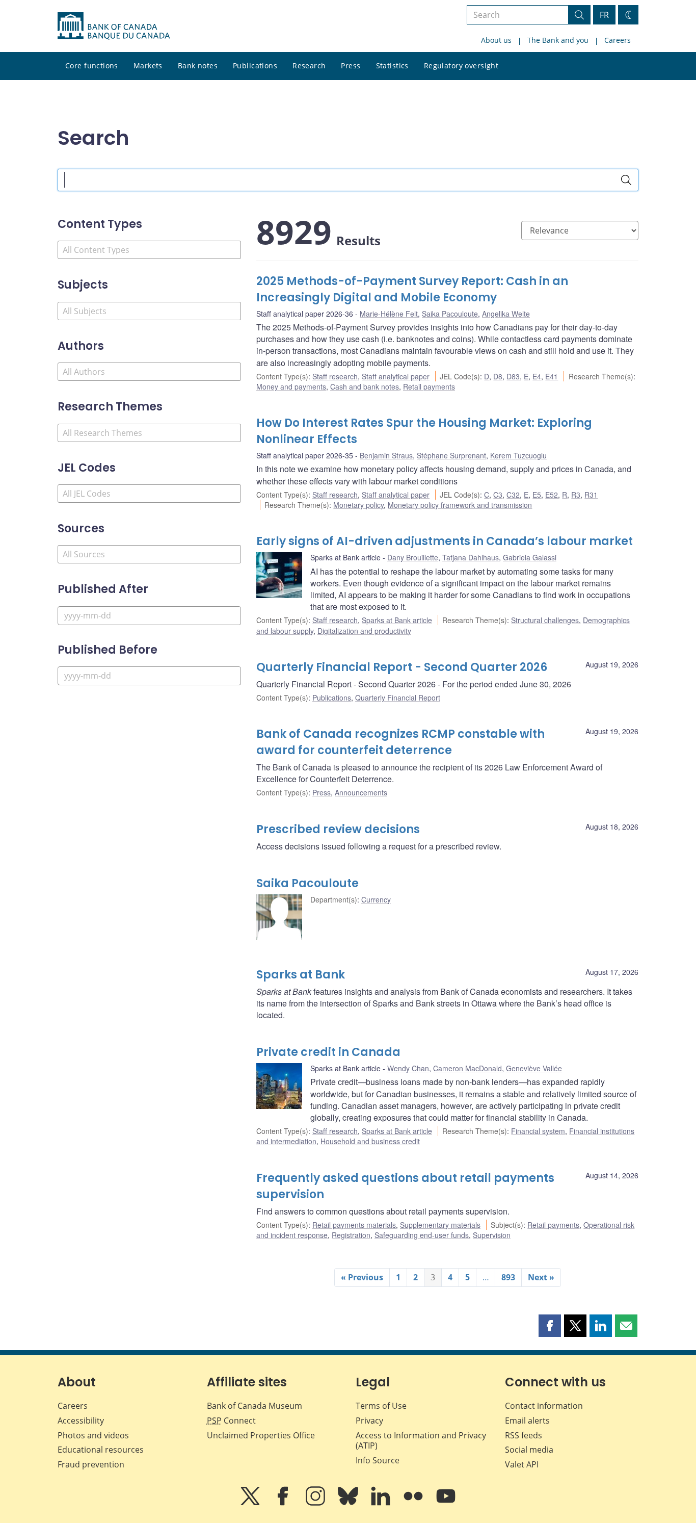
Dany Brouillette (412, 557)
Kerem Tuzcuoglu (518, 455)
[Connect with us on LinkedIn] (381, 1503)
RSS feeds (523, 1435)
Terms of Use (381, 1405)
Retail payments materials (354, 1225)
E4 (536, 376)
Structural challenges (545, 620)
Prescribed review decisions (338, 829)
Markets (148, 65)
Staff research (335, 376)
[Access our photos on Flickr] (414, 1503)
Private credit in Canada (328, 1052)
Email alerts (527, 1420)
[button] (550, 1325)
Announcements (361, 792)
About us (496, 40)
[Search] (626, 180)
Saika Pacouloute (450, 313)
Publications (255, 65)
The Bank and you (557, 40)
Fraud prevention (91, 1464)
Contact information (544, 1405)
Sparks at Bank (300, 975)
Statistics (392, 65)
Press (350, 65)
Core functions (91, 65)
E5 (536, 494)
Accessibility (81, 1420)
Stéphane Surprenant (451, 455)
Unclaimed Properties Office (261, 1435)
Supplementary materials (440, 1225)
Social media (529, 1449)
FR (604, 14)
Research (309, 65)
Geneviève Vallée (534, 1068)
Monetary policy (358, 505)
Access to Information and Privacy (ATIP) (421, 1441)
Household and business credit (370, 1141)
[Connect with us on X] (251, 1503)
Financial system (538, 1131)
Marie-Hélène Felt (389, 313)
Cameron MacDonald (467, 1068)
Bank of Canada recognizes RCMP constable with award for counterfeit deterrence (400, 742)
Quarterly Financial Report (397, 697)
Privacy (369, 1420)
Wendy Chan (408, 1068)
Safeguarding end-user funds (421, 1235)
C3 (497, 494)
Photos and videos (93, 1435)
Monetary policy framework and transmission (460, 505)
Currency (376, 899)
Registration (351, 1235)
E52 (551, 494)
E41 (551, 376)
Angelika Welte (506, 313)
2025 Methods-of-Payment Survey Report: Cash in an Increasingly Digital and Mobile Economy (412, 289)
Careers (617, 40)
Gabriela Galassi (529, 557)
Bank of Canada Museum (254, 1405)
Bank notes (198, 65)
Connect (231, 1420)
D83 (513, 376)
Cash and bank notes (364, 386)
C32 (513, 494)
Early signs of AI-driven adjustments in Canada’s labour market (444, 541)
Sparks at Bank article (397, 620)
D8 (497, 376)
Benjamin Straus (386, 455)
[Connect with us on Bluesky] (349, 1503)
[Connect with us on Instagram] (316, 1503)
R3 (575, 494)
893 (508, 1277)
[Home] (114, 26)
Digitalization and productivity (364, 631)
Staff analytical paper (396, 376)
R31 (591, 494)
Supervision (492, 1235)
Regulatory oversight (461, 65)
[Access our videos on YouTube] (446, 1503)
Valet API (522, 1464)
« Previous (362, 1277)
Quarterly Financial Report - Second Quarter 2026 (401, 667)
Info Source (377, 1460)
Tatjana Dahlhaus (470, 557)
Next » (541, 1277)
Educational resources (101, 1449)
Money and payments (291, 386)
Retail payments (429, 386)
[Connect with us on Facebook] (283, 1503)
